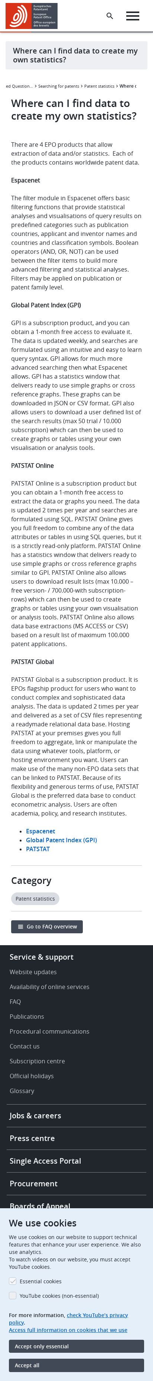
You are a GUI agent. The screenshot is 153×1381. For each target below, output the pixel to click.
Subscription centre (37, 1061)
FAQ (15, 1002)
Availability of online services (49, 987)
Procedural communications (49, 1031)
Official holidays (32, 1076)
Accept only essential (42, 1346)
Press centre (32, 1138)
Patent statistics (99, 86)
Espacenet (40, 831)
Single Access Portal (45, 1161)
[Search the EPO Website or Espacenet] (110, 16)
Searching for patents (58, 86)
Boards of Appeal (40, 1206)
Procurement (34, 1184)
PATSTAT (38, 849)
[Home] (34, 16)
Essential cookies (41, 1281)
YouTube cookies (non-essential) (59, 1295)
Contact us (25, 1046)
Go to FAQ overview (52, 926)
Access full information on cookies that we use (68, 1329)
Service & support (42, 957)
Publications (27, 1016)
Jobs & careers (35, 1116)
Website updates (33, 972)
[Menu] (132, 16)
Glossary (22, 1091)
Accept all (27, 1365)
